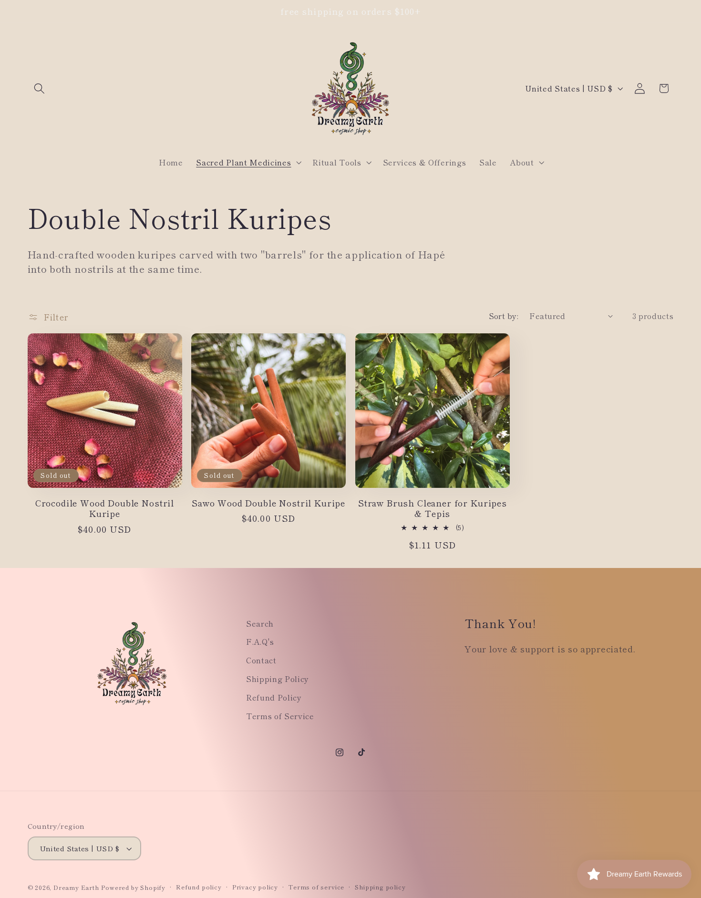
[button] (40, 88)
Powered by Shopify (133, 887)
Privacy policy (255, 886)
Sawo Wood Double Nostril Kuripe (268, 502)
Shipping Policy (277, 678)
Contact (261, 660)
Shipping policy (380, 886)
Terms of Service (280, 716)
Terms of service (316, 886)
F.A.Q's (260, 641)
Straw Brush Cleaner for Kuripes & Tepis (432, 508)
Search (260, 623)
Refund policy (198, 886)
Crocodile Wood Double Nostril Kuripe (104, 508)
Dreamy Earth (76, 887)
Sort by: (504, 315)
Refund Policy (274, 697)
